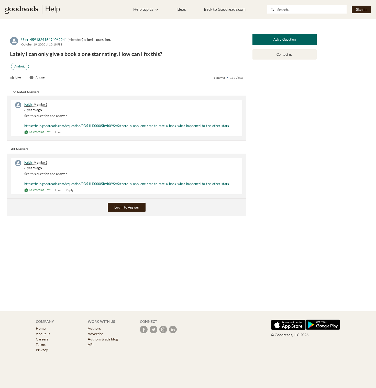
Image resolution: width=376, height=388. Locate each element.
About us (43, 334)
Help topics (143, 9)
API (91, 344)
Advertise (95, 334)
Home (41, 328)
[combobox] (311, 9)
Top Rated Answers (25, 92)
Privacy (42, 350)
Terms (41, 344)
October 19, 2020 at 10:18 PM (41, 44)
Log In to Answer (126, 207)
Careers (42, 339)
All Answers (19, 149)
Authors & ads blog (103, 339)
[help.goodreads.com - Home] (32, 9)
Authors (94, 328)
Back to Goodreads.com (225, 9)
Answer (41, 77)
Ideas (181, 9)
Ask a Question (284, 39)
